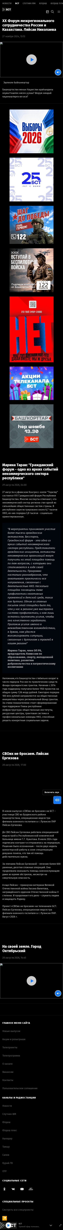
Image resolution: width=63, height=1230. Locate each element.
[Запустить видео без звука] (58, 72)
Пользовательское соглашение (20, 1088)
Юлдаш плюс (9, 1130)
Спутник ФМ (29, 3)
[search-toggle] (52, 11)
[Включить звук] (57, 800)
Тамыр (6, 1146)
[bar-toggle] (59, 11)
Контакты (7, 1080)
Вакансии (7, 1072)
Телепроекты (9, 1047)
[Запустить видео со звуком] (31, 59)
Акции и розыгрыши (13, 1039)
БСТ (17, 3)
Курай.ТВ (7, 1163)
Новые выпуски (11, 1031)
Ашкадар (7, 1138)
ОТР (4, 1171)
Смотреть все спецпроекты (17, 1209)
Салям (5, 1155)
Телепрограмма (11, 1055)
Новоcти (7, 3)
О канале (7, 1063)
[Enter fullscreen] (60, 1225)
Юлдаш (43, 3)
